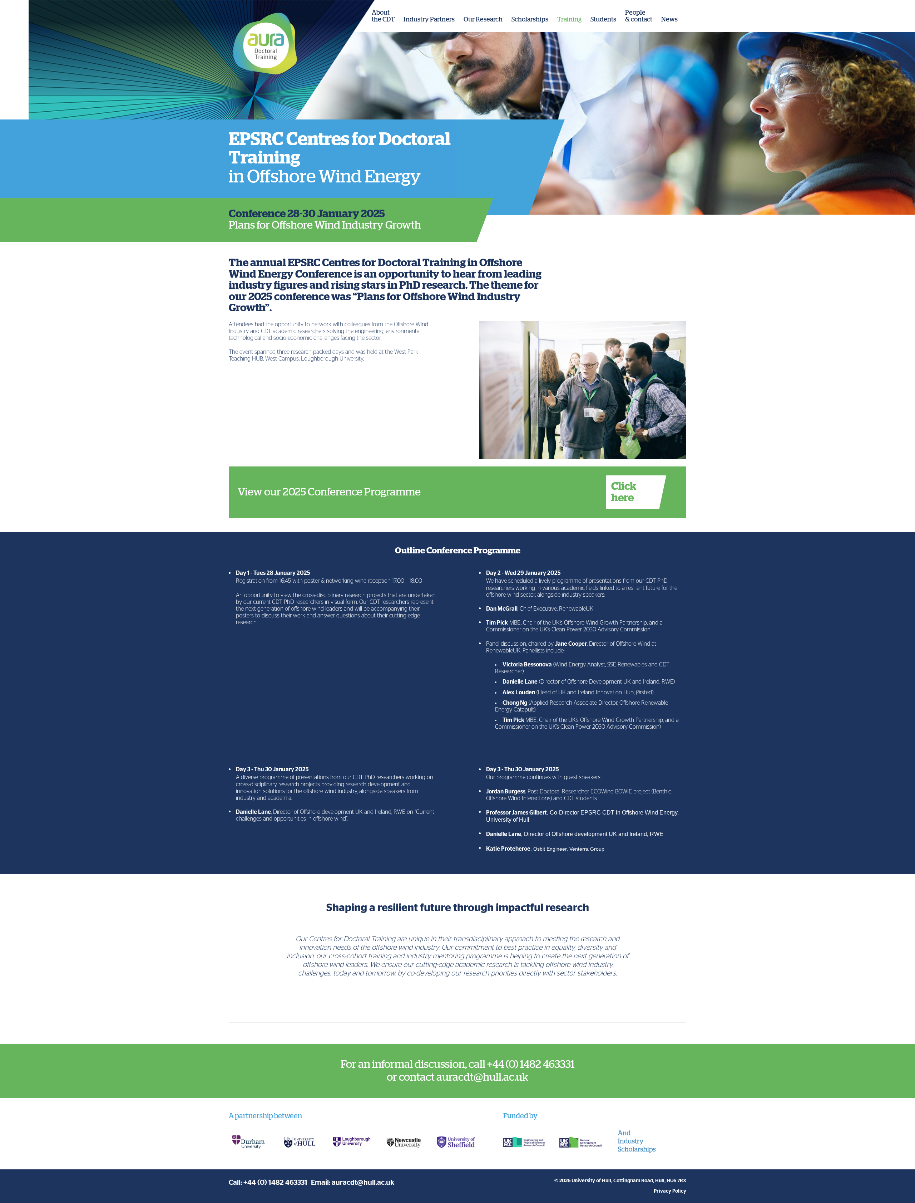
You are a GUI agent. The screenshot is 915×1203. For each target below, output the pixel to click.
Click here (623, 492)
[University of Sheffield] (456, 1142)
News (669, 19)
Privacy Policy (670, 1191)
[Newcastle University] (404, 1142)
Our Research (483, 19)
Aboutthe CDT (383, 16)
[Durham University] (248, 1142)
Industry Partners (429, 19)
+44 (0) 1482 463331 (275, 1182)
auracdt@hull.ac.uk (363, 1182)
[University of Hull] (300, 1142)
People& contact (638, 16)
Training (569, 19)
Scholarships (529, 19)
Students (603, 19)
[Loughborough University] (352, 1142)
